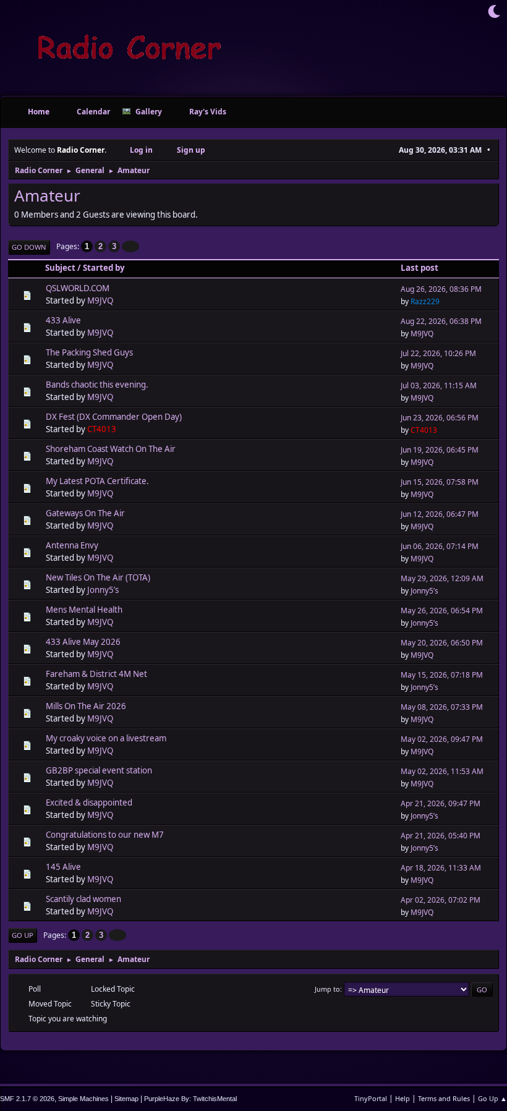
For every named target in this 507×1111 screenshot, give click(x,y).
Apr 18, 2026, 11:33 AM (441, 867)
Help (402, 1098)
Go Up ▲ (492, 1098)
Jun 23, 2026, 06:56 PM (440, 417)
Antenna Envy (72, 545)
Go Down (29, 247)
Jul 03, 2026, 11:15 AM (439, 385)
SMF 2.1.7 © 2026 (27, 1098)
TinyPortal (370, 1098)
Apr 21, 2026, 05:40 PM (440, 835)
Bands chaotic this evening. (97, 384)
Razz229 (425, 301)
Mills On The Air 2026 (86, 706)
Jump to (327, 989)
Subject (60, 267)
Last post (419, 267)
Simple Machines (83, 1098)
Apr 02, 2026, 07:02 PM (440, 900)
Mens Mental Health (84, 609)
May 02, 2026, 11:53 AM (442, 771)
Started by (104, 267)
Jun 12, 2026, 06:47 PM (440, 514)
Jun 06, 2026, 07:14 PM (440, 546)
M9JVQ (100, 300)
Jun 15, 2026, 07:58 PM (440, 482)
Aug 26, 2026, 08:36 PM (441, 289)
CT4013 (101, 429)
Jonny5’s (103, 589)
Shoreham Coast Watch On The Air (111, 448)
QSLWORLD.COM (77, 288)
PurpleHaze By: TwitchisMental (190, 1098)
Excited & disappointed (89, 802)
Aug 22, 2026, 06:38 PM (441, 321)
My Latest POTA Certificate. (97, 481)
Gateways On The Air (85, 513)
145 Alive (63, 866)
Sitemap (126, 1098)
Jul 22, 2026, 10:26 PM (438, 353)
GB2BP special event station (99, 770)
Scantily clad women (83, 899)
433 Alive (63, 320)
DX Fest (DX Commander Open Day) (114, 416)
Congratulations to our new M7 (105, 834)
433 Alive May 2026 (83, 641)
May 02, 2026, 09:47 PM (442, 739)
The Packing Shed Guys (89, 352)
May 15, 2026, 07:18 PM (442, 675)
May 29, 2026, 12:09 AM (442, 578)
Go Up (22, 935)
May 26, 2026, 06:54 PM (442, 610)
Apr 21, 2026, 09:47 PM (440, 803)
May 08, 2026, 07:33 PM (442, 707)
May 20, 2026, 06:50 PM (442, 642)
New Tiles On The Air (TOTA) (98, 577)
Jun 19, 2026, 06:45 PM (440, 450)
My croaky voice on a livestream (106, 738)
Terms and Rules (444, 1098)
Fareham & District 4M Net (96, 673)
